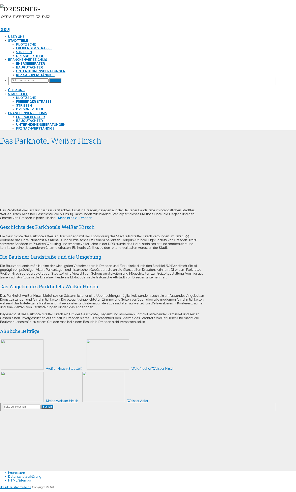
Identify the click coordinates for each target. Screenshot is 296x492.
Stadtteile (18, 41)
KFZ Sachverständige (35, 75)
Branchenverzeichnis (27, 60)
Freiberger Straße (34, 48)
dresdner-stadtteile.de (15, 487)
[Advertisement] (102, 177)
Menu (4, 30)
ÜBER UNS (16, 37)
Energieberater (30, 63)
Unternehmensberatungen (40, 71)
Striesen (24, 52)
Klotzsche (26, 44)
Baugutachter (29, 67)
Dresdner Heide (30, 56)
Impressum (16, 473)
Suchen (55, 80)
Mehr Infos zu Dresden (75, 218)
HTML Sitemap (19, 480)
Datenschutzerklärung (24, 477)
